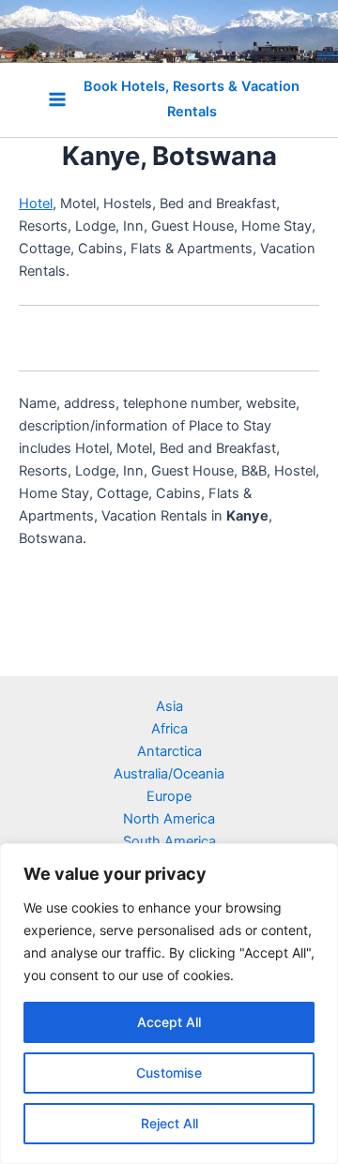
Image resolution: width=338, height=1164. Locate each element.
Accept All (169, 1022)
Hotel (36, 203)
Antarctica (169, 751)
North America (169, 818)
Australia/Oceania (169, 773)
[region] (169, 1003)
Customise (169, 1073)
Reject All (169, 1123)
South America (169, 841)
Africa (169, 728)
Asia (169, 706)
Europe (169, 796)
